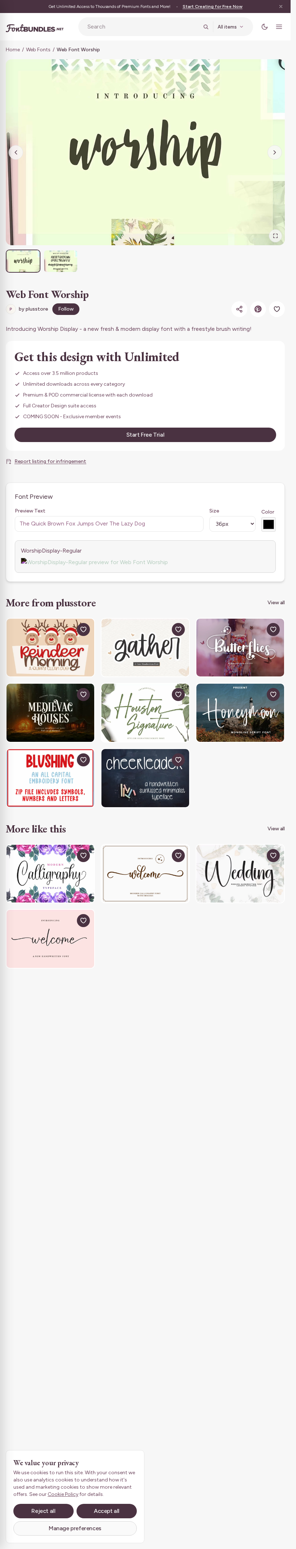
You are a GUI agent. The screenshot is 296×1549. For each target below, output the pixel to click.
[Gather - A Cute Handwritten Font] (145, 648)
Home (13, 50)
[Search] (205, 26)
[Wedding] (240, 874)
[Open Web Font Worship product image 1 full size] (145, 152)
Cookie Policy (63, 1494)
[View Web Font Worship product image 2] (60, 261)
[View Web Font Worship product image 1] (23, 261)
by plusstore (28, 309)
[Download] (66, 629)
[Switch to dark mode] (264, 27)
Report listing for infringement (50, 461)
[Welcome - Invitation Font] (145, 874)
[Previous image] (16, 152)
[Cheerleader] (145, 778)
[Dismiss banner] (281, 6)
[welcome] (50, 939)
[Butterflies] (240, 648)
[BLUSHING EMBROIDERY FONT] (50, 778)
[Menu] (279, 27)
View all (276, 603)
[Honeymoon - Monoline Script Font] (240, 713)
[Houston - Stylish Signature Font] (145, 713)
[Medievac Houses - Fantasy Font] (50, 713)
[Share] (239, 309)
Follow (66, 309)
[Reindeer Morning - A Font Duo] (50, 648)
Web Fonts (38, 50)
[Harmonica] (50, 874)
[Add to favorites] (277, 309)
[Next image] (274, 152)
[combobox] (143, 26)
